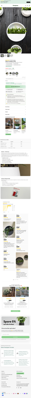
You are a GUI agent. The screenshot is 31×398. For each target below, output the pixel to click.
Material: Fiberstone (8, 66)
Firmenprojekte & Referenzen (5, 386)
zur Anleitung (18, 103)
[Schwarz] (10, 73)
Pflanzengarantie (19, 376)
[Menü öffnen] (1, 5)
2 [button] (14, 279)
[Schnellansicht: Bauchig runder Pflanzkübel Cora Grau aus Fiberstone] (12, 118)
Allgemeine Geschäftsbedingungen (6, 374)
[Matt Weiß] (13, 73)
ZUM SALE (28, 2)
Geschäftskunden (4, 385)
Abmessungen (7, 109)
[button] (2, 55)
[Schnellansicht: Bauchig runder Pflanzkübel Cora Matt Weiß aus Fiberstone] (20, 118)
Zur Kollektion (8, 134)
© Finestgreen (4, 392)
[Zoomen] (29, 9)
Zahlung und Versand (4, 379)
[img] (9, 217)
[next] (25, 123)
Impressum (3, 373)
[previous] (5, 123)
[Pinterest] (20, 387)
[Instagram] (18, 387)
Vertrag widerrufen (20, 373)
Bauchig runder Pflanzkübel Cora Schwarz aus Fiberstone (25, 131)
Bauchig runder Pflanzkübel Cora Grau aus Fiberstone (8, 131)
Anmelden (15, 337)
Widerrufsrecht (3, 377)
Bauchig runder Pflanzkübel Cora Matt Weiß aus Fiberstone (17, 131)
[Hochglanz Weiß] (16, 73)
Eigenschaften (7, 114)
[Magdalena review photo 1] (22, 260)
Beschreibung (7, 106)
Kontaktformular (4, 383)
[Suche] (27, 5)
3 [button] (15, 279)
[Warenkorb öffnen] (29, 5)
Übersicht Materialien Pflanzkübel (22, 378)
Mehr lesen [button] (18, 223)
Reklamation (18, 375)
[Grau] (7, 73)
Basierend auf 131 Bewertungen (8, 204)
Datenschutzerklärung (5, 376)
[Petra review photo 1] (9, 230)
